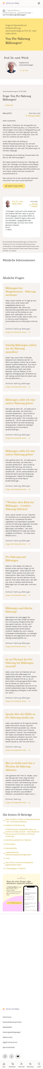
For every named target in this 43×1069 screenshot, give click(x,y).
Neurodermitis (11, 848)
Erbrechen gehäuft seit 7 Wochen (18, 840)
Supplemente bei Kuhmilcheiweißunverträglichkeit (18, 853)
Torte (8, 858)
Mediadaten (7, 1027)
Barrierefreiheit (9, 1047)
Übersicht (9, 105)
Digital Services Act (10, 1042)
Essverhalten (10, 844)
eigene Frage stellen (15, 186)
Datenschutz (7, 1037)
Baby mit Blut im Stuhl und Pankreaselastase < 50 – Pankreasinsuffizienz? (23, 820)
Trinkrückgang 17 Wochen (15, 868)
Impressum (7, 1017)
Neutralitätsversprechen (12, 1022)
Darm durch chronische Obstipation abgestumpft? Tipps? (19, 863)
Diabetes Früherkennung (15, 825)
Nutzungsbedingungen (12, 1032)
